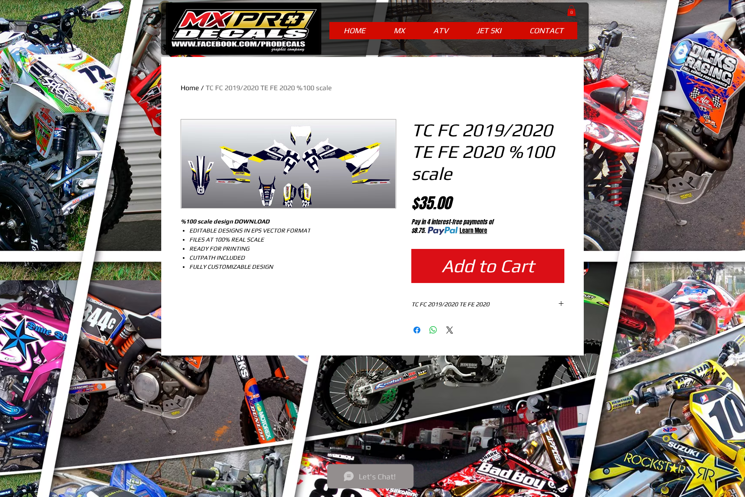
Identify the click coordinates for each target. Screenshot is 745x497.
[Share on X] (449, 330)
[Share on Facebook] (417, 330)
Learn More (473, 230)
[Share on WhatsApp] (433, 330)
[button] (571, 10)
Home (190, 88)
